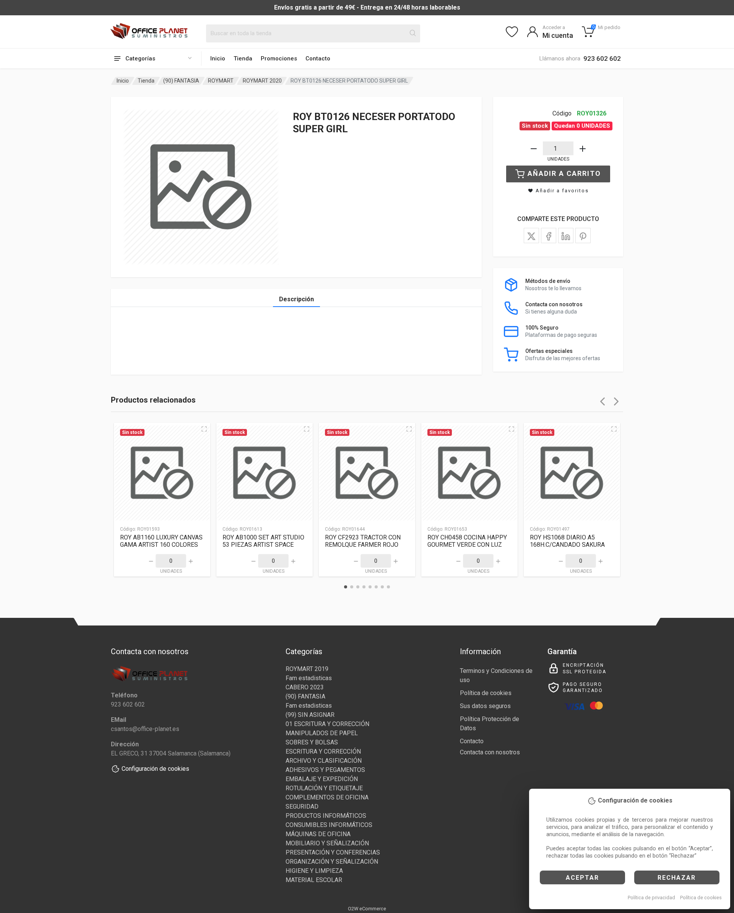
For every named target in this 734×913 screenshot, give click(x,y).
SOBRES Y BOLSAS (312, 742)
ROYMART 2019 (307, 669)
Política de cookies (701, 897)
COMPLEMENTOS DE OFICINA (327, 797)
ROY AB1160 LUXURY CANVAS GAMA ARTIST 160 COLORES (161, 541)
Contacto (317, 58)
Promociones (279, 58)
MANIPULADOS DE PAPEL (322, 733)
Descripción (296, 299)
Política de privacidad (651, 897)
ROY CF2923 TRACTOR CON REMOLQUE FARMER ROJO (363, 541)
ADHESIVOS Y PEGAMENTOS (325, 769)
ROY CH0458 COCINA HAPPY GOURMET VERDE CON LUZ (467, 541)
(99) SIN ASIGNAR (310, 714)
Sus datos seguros (485, 706)
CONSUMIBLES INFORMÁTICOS (329, 825)
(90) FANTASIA (181, 81)
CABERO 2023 (305, 687)
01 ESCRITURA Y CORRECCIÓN (327, 724)
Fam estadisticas (309, 678)
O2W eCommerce (367, 908)
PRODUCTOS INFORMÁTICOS (326, 815)
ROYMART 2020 (262, 81)
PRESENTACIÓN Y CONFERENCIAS (333, 852)
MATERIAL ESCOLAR (314, 880)
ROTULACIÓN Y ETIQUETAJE (324, 788)
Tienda (243, 58)
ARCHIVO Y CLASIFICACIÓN (324, 760)
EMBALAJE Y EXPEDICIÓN (322, 779)
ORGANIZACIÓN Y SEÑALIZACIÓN (332, 861)
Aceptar (582, 877)
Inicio (217, 58)
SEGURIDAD (302, 806)
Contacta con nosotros (490, 752)
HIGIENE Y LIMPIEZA (314, 870)
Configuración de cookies (155, 768)
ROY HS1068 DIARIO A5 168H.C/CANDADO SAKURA (567, 541)
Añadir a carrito (564, 173)
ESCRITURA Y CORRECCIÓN (323, 751)
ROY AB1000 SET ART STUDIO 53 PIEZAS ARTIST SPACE (263, 541)
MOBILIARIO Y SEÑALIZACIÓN (327, 843)
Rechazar (677, 877)
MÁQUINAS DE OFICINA (318, 834)
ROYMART (221, 81)
